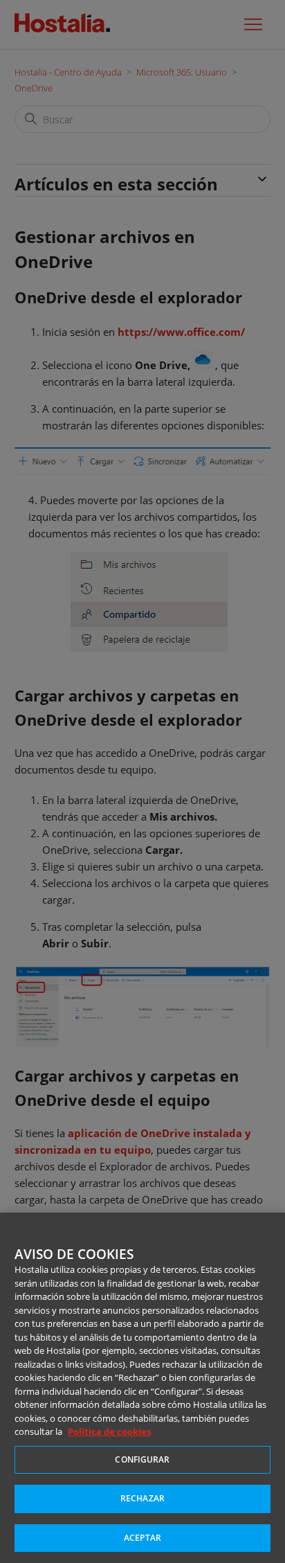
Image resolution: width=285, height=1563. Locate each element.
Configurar (142, 1459)
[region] (142, 1388)
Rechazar (142, 1498)
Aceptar (142, 1538)
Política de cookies (109, 1431)
